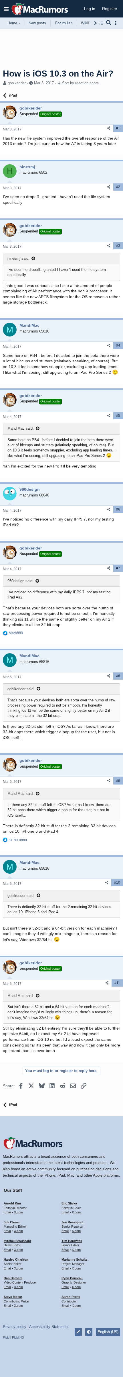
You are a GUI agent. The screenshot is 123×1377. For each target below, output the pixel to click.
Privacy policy (14, 1327)
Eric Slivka (69, 1203)
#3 (118, 246)
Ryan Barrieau (72, 1278)
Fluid (6, 1337)
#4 (118, 345)
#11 (117, 983)
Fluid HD (18, 1337)
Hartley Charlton (16, 1259)
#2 (118, 187)
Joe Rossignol (72, 1222)
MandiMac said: (20, 428)
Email (7, 1212)
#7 (118, 568)
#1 (118, 128)
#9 (118, 781)
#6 (118, 509)
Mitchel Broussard (17, 1241)
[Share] (108, 128)
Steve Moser (13, 1296)
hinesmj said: (18, 258)
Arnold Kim (12, 1203)
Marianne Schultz (74, 1259)
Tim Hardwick (71, 1241)
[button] (6, 8)
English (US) (108, 1332)
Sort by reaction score (80, 83)
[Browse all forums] (101, 23)
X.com (18, 1212)
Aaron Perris (70, 1296)
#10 (117, 883)
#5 (118, 416)
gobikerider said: (21, 689)
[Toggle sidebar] (116, 23)
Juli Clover (12, 1222)
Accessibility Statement (49, 1327)
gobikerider (17, 83)
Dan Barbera (13, 1278)
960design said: (20, 581)
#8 (118, 676)
